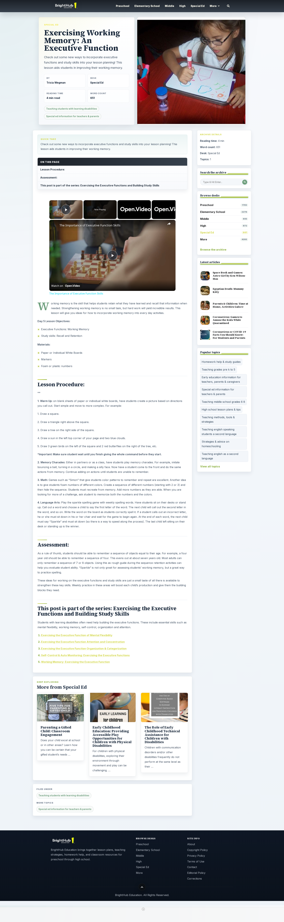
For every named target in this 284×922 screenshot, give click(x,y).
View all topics (210, 466)
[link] (54, 225)
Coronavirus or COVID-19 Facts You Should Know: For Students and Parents (229, 335)
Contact (192, 867)
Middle (169, 6)
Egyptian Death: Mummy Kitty (228, 290)
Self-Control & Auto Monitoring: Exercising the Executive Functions (85, 655)
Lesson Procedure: (52, 169)
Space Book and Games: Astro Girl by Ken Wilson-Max (229, 275)
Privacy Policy (196, 855)
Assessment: (48, 177)
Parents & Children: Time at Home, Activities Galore (230, 305)
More (223, 239)
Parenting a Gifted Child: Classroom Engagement (56, 731)
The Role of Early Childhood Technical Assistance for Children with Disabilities (162, 734)
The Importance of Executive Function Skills (89, 225)
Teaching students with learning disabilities (71, 108)
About (191, 844)
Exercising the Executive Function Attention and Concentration (83, 641)
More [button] (213, 6)
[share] (169, 224)
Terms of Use (195, 861)
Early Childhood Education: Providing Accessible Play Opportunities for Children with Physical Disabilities (112, 736)
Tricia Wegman (56, 82)
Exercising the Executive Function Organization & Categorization (84, 648)
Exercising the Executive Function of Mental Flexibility (76, 635)
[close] (143, 909)
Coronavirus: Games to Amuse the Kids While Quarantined (227, 320)
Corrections (194, 878)
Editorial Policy (196, 872)
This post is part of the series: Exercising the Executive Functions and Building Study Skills (99, 185)
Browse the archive (213, 249)
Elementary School (147, 6)
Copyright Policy (197, 850)
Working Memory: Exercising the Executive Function (75, 662)
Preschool (122, 6)
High (182, 6)
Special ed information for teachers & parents (72, 116)
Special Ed (198, 6)
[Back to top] (142, 887)
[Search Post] (244, 182)
